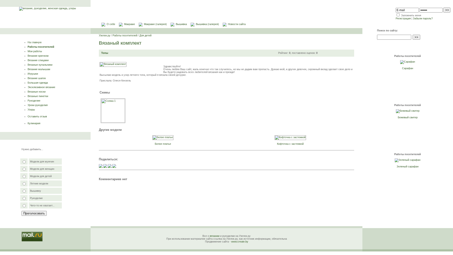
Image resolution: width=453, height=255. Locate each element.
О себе (111, 24)
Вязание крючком (38, 55)
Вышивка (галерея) (207, 24)
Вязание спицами (38, 60)
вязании (214, 235)
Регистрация (403, 18)
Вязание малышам (39, 69)
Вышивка (181, 24)
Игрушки (33, 73)
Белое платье (163, 143)
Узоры (31, 109)
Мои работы (35, 51)
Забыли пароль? (423, 18)
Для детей (145, 35)
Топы (104, 52)
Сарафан (407, 68)
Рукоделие (34, 100)
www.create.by (239, 241)
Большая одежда (38, 82)
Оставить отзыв (37, 116)
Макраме (129, 24)
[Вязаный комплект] (113, 64)
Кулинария (34, 123)
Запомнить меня (411, 15)
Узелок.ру (104, 35)
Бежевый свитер (408, 117)
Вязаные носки (37, 91)
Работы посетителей (41, 46)
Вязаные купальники (40, 64)
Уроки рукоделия (38, 105)
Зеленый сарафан (408, 166)
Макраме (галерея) (155, 24)
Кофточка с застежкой (290, 143)
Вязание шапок (37, 78)
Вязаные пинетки (38, 96)
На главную (35, 42)
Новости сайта (237, 24)
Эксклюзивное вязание (41, 87)
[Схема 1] (113, 121)
